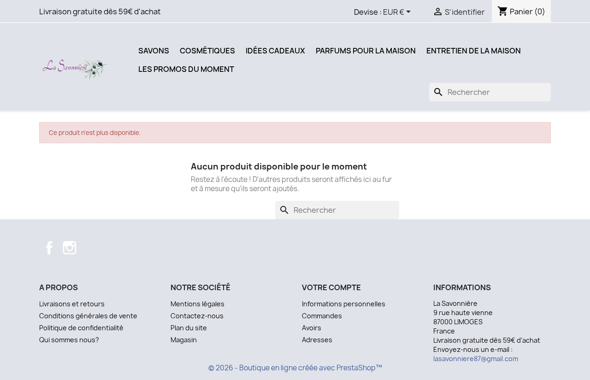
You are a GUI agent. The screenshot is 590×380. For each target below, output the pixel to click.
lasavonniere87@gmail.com (475, 358)
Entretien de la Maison (473, 51)
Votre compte (331, 287)
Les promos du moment (186, 69)
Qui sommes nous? (69, 339)
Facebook (49, 248)
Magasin (184, 339)
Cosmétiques (207, 51)
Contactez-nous (197, 315)
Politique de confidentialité (81, 327)
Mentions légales (197, 303)
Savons (153, 51)
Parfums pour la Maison (366, 51)
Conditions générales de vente (88, 315)
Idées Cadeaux (275, 51)
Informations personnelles (343, 303)
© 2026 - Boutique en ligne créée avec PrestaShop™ (295, 368)
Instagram (69, 248)
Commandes (322, 315)
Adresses (317, 339)
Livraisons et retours (72, 303)
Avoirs (311, 327)
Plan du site (189, 327)
